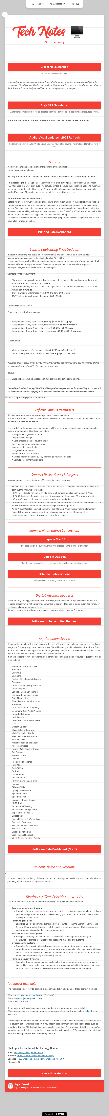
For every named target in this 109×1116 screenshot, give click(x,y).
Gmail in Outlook (54, 556)
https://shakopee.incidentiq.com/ (28, 995)
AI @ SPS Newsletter (54, 105)
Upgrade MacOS (54, 539)
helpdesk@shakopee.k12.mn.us (29, 998)
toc (5, 14)
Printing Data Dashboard (54, 232)
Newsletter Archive (54, 1073)
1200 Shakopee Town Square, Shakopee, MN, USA (41, 1059)
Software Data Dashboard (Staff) (54, 849)
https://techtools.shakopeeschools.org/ (35, 1055)
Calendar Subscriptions (54, 574)
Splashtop (89, 1011)
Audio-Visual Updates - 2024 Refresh (54, 137)
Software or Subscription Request (54, 621)
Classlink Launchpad (54, 67)
